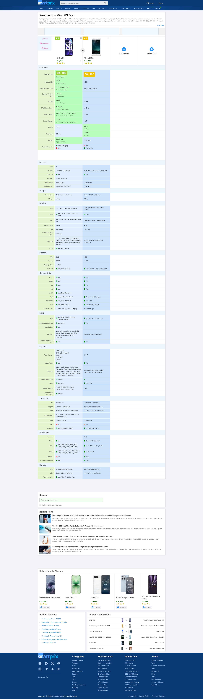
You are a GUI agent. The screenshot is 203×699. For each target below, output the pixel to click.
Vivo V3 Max (88, 58)
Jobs (153, 668)
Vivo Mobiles (102, 668)
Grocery (75, 687)
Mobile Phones (77, 660)
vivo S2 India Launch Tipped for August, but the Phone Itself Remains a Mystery (82, 536)
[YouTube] (59, 663)
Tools (153, 677)
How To (58, 8)
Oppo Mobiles (103, 677)
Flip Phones (129, 687)
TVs (93, 8)
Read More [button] (160, 25)
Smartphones (129, 660)
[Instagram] (40, 669)
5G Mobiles (129, 663)
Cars (74, 666)
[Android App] (59, 669)
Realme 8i (60, 58)
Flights (157, 8)
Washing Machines (78, 685)
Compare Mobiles (157, 682)
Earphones (76, 668)
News (41, 8)
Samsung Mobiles (104, 660)
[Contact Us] (40, 663)
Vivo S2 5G (95, 598)
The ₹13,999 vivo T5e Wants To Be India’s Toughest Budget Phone (77, 526)
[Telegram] (46, 669)
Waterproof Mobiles (132, 682)
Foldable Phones (131, 677)
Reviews (50, 8)
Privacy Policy (144, 696)
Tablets (76, 8)
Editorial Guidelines (158, 666)
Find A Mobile (156, 679)
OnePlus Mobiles (104, 674)
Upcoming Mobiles (131, 671)
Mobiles (68, 8)
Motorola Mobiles (104, 671)
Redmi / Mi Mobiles (104, 663)
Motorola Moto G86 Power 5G (50, 598)
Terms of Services (158, 696)
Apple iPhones (103, 679)
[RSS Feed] (52, 669)
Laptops (86, 8)
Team (153, 663)
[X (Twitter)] (52, 663)
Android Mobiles (131, 679)
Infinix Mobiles (103, 682)
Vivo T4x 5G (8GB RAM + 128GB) (151, 598)
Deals (74, 690)
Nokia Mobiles (103, 690)
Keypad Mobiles (130, 690)
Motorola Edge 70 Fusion (125, 598)
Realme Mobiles (103, 666)
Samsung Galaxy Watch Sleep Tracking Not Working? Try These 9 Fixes (80, 547)
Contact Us (155, 671)
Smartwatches (77, 671)
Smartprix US (43, 677)
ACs (73, 679)
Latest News (155, 685)
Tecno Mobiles (103, 687)
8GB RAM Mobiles (131, 674)
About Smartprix (157, 660)
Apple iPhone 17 (70, 598)
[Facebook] (46, 663)
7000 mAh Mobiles (131, 685)
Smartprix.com (57, 696)
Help (153, 674)
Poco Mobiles (103, 685)
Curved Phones (130, 666)
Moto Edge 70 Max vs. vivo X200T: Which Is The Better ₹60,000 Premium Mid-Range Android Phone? (91, 516)
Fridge (74, 682)
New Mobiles (129, 668)
